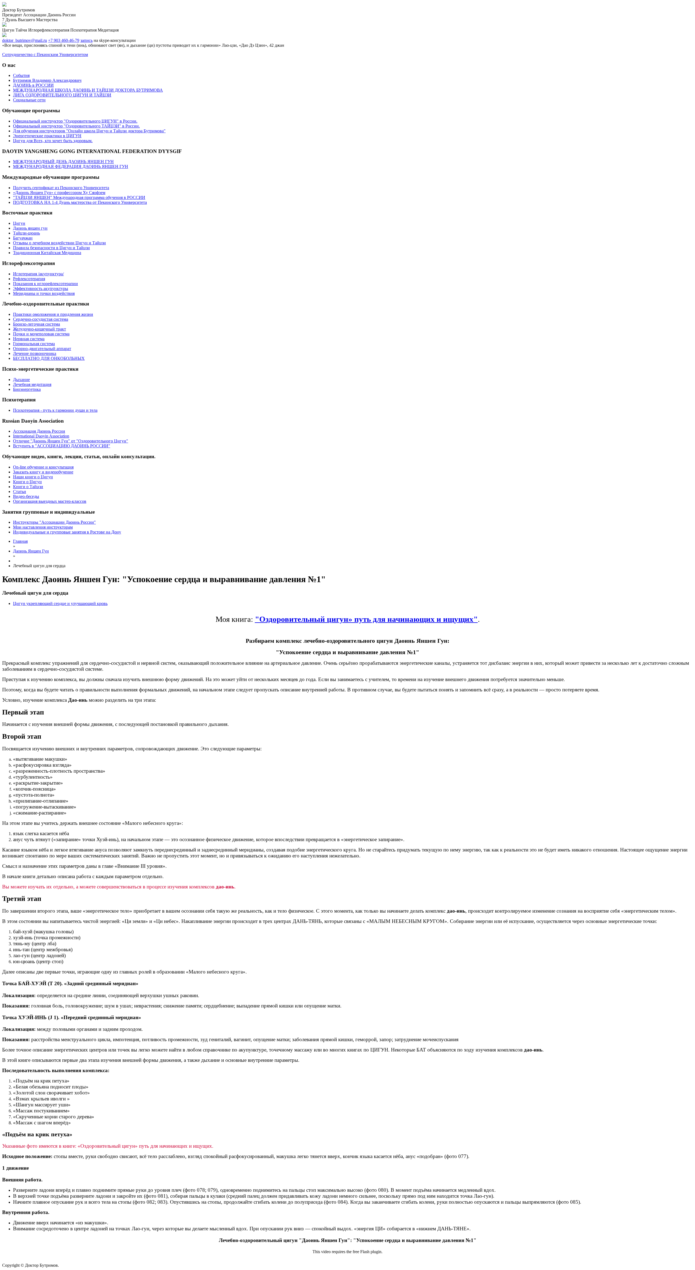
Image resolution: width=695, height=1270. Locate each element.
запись (86, 40)
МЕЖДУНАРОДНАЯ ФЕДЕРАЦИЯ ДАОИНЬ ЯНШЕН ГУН (70, 166)
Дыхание (21, 379)
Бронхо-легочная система (36, 324)
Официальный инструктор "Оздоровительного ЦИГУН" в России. (75, 121)
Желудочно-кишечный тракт (39, 329)
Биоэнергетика (27, 389)
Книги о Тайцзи (28, 486)
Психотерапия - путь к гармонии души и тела (55, 410)
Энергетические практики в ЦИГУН (47, 135)
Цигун (19, 223)
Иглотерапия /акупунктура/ (38, 274)
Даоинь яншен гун (30, 228)
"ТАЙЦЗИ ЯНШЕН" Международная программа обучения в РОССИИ (79, 197)
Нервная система (29, 338)
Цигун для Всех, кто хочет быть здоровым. (53, 140)
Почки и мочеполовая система (41, 334)
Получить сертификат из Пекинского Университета (61, 187)
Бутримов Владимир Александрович (47, 80)
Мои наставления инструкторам (43, 527)
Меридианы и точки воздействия (44, 293)
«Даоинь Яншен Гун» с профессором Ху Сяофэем (59, 192)
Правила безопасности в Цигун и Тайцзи (51, 247)
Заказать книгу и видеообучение (43, 472)
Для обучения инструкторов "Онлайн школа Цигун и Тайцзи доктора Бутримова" (89, 131)
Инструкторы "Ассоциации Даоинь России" (54, 522)
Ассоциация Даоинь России (39, 431)
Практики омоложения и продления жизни (53, 314)
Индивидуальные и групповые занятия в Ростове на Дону (67, 532)
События (21, 75)
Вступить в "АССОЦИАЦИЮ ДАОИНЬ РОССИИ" (61, 446)
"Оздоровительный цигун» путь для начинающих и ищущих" (366, 619)
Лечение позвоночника (34, 353)
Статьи (19, 491)
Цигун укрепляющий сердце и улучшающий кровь (60, 603)
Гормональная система (34, 343)
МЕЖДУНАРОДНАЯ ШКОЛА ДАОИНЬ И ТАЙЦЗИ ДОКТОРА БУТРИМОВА (88, 90)
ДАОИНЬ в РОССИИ (33, 85)
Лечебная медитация (32, 384)
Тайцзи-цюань (26, 233)
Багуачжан (23, 238)
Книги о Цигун (27, 481)
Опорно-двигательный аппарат (42, 348)
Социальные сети (29, 100)
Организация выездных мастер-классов (49, 501)
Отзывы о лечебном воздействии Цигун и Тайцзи (59, 243)
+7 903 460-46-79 (63, 40)
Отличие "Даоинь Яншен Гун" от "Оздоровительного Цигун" (70, 441)
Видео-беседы (26, 496)
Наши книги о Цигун (33, 477)
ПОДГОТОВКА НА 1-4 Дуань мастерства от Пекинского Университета (80, 202)
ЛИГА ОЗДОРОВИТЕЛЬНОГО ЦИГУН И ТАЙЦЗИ (62, 95)
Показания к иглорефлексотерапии (45, 283)
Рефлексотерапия (29, 278)
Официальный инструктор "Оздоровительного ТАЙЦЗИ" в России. (76, 126)
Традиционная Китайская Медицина (47, 252)
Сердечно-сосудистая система (40, 319)
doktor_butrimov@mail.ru (24, 40)
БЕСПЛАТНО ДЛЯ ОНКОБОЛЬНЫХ (49, 358)
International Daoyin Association (41, 436)
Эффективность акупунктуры (40, 288)
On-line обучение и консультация (43, 467)
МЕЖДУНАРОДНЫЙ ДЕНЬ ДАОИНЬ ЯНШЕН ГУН (63, 161)
